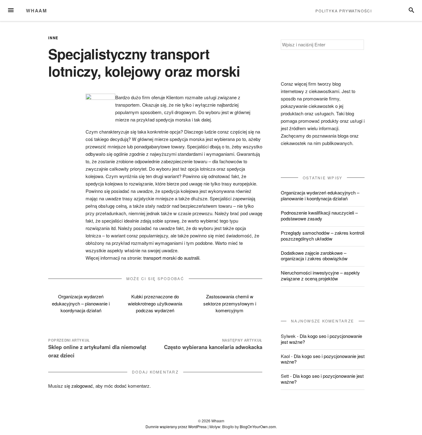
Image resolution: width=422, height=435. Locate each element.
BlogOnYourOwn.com (258, 426)
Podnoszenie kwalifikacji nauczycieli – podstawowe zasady (319, 215)
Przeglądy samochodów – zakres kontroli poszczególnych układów (322, 235)
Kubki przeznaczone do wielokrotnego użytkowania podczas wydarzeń (155, 303)
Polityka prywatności (343, 10)
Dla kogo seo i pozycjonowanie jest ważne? (321, 339)
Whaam (36, 10)
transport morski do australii (171, 257)
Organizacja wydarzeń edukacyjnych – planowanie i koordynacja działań (81, 303)
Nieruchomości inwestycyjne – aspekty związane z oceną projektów (320, 275)
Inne (53, 37)
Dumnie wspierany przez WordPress (176, 426)
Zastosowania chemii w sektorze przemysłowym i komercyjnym (229, 303)
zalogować (82, 385)
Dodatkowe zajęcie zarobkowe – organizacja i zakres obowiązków (314, 255)
